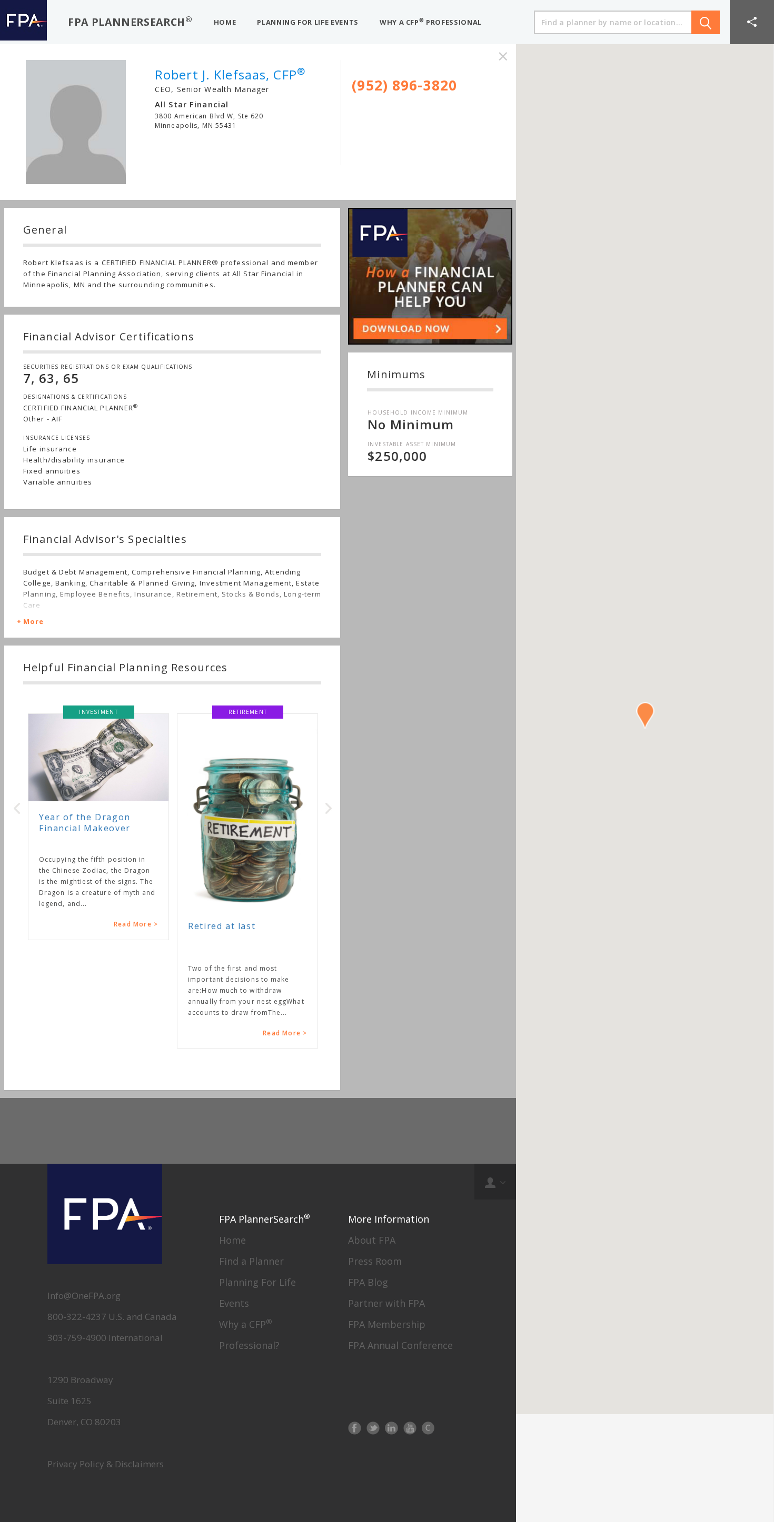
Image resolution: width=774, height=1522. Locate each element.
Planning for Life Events (308, 22)
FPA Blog (368, 1282)
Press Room (375, 1261)
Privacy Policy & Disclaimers (105, 1464)
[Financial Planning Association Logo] (23, 22)
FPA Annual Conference (400, 1345)
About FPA (371, 1240)
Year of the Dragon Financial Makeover (85, 822)
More (33, 621)
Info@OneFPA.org (84, 1295)
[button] (752, 22)
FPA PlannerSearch (130, 21)
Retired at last (221, 926)
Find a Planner (251, 1261)
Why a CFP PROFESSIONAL (431, 22)
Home (232, 1240)
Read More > (136, 924)
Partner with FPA (386, 1303)
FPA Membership (386, 1324)
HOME (225, 22)
